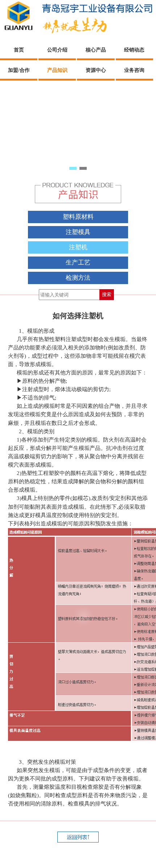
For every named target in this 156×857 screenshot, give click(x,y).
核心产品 (96, 50)
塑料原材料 (78, 216)
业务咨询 (134, 70)
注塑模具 (78, 232)
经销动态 (134, 50)
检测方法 (78, 277)
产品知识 (57, 70)
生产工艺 (78, 262)
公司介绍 (57, 50)
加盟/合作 (19, 70)
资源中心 (96, 70)
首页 (19, 50)
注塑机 (78, 247)
